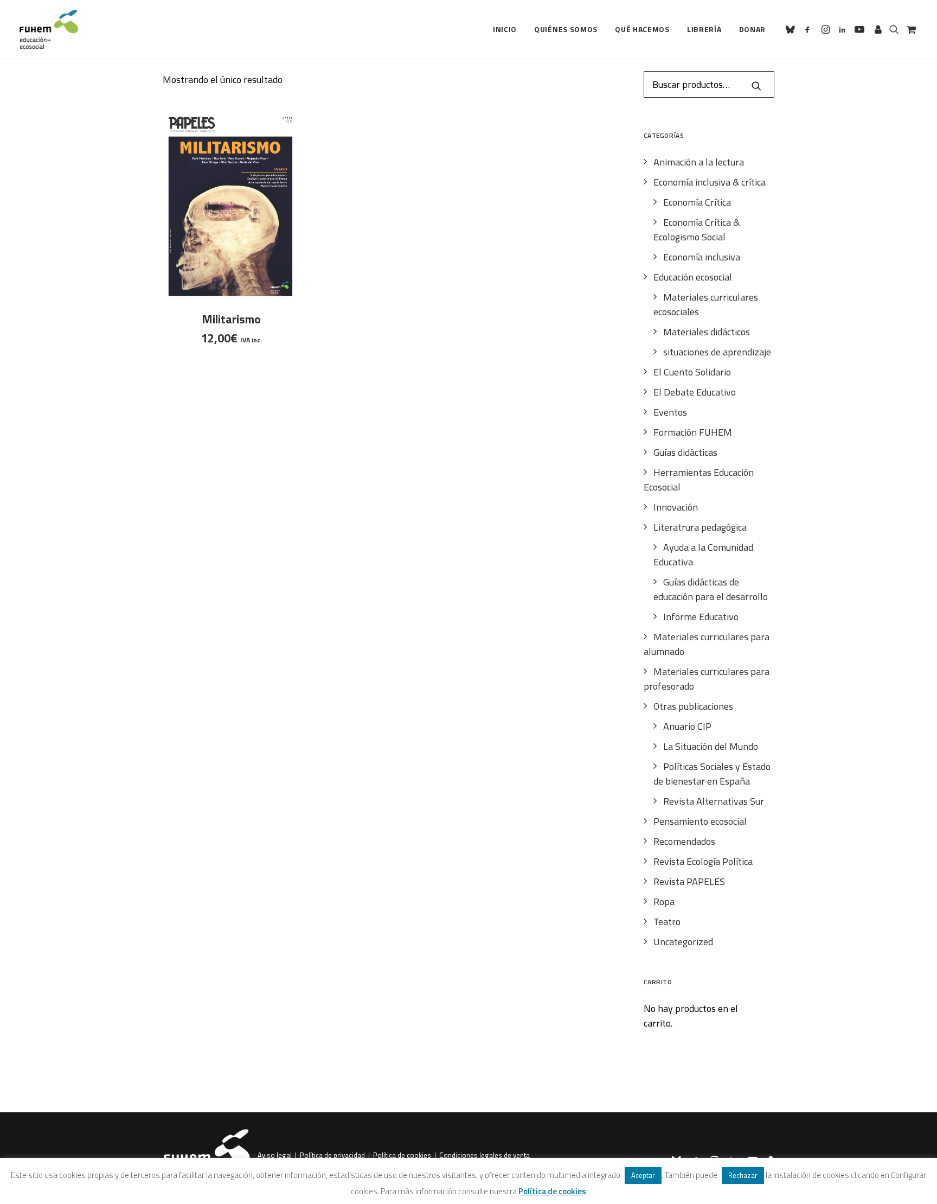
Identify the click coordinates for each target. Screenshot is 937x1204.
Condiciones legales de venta (484, 1155)
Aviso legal (275, 1155)
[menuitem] (504, 29)
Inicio (505, 29)
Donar (752, 29)
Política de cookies (402, 1155)
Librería (704, 29)
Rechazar (743, 1175)
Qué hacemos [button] (642, 29)
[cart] (910, 29)
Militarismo (231, 319)
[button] (792, 29)
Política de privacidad (332, 1155)
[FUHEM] (49, 29)
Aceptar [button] (643, 1175)
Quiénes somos (566, 29)
